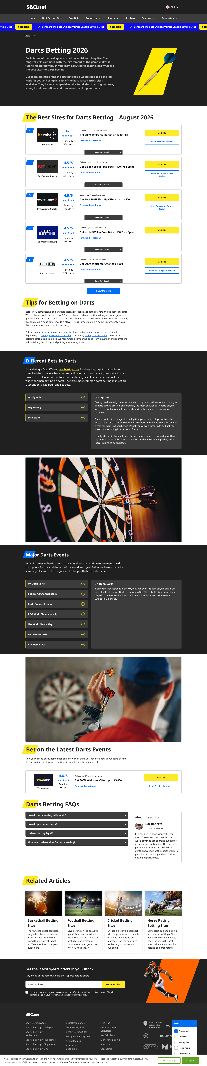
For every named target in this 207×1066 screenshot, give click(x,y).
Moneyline (184, 1042)
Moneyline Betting (110, 1039)
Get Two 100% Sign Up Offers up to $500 (105, 199)
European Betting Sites (78, 1036)
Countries (91, 18)
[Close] (205, 1056)
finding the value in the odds (56, 335)
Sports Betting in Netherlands (34, 1033)
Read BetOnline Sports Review (162, 175)
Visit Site (162, 133)
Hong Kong (184, 1048)
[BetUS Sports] (47, 264)
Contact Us (106, 1048)
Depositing (168, 18)
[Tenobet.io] (43, 780)
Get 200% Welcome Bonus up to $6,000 (104, 135)
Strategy (130, 18)
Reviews (146, 18)
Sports (111, 18)
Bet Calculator (107, 1035)
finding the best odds (96, 335)
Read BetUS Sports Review (162, 270)
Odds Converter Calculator (108, 1029)
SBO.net (87, 992)
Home (32, 18)
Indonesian (184, 1053)
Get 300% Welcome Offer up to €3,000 (98, 780)
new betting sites (69, 369)
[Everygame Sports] (47, 199)
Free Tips (105, 1022)
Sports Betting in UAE (36, 1048)
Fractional (184, 1031)
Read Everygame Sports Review (161, 207)
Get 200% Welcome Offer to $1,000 (101, 263)
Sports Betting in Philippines (40, 1039)
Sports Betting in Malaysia (39, 1027)
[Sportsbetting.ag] (47, 232)
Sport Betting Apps (35, 1022)
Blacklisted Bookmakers (73, 1047)
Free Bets (74, 18)
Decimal (183, 1036)
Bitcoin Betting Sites (76, 1031)
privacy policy (80, 994)
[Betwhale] (47, 135)
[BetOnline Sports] (47, 166)
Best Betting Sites (52, 18)
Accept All (190, 1060)
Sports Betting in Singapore (40, 1044)
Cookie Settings (169, 1060)
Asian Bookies (73, 1040)
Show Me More (103, 290)
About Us (105, 1044)
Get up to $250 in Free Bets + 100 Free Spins (107, 166)
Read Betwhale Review (162, 141)
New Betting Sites (75, 1027)
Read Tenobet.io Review (160, 786)
